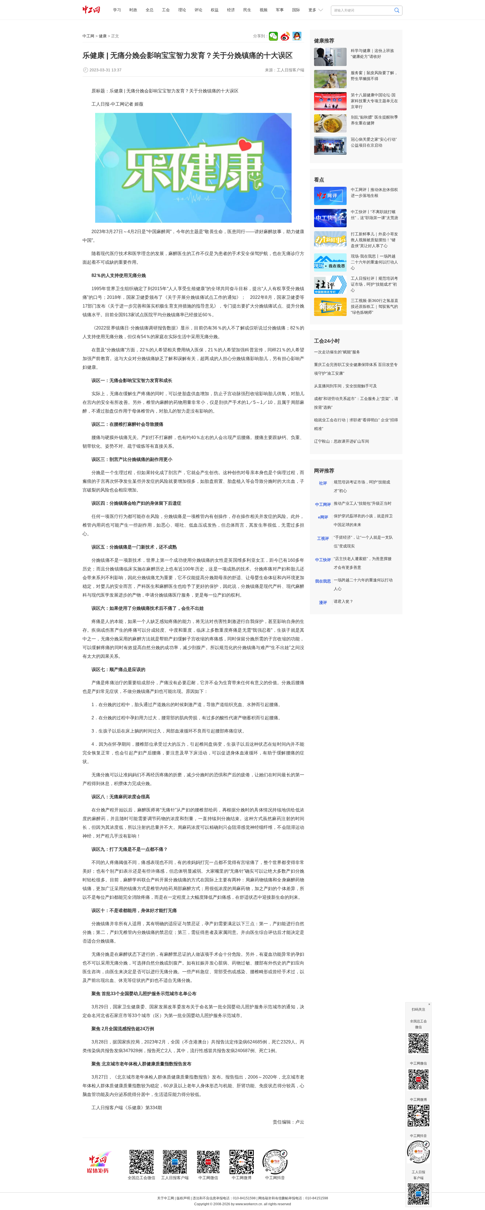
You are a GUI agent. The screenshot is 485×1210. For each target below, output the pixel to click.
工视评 (323, 538)
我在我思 (323, 581)
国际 (296, 10)
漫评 (323, 602)
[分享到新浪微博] (285, 36)
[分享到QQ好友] (296, 36)
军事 (280, 10)
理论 (182, 10)
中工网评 (323, 504)
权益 (215, 10)
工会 (166, 10)
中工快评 (323, 560)
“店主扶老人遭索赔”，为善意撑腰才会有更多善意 (363, 563)
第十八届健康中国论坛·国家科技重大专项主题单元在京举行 (374, 101)
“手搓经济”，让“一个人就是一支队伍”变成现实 (363, 541)
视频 (263, 10)
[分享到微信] (273, 36)
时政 (133, 10)
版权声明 (183, 1198)
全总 (150, 10)
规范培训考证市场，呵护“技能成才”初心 (362, 486)
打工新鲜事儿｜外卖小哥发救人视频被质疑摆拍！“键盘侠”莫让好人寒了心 (374, 240)
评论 (198, 10)
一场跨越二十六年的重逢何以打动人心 (363, 584)
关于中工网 (165, 1198)
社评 (323, 483)
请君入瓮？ (343, 601)
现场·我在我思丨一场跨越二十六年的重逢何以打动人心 (374, 262)
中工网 (88, 36)
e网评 (323, 517)
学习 (117, 10)
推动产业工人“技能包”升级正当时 (363, 503)
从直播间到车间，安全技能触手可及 (345, 386)
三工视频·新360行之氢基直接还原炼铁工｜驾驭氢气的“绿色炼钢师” (374, 306)
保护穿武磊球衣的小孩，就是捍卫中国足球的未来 (363, 520)
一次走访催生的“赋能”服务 (337, 352)
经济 (231, 10)
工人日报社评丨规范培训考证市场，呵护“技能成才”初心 (374, 284)
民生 (247, 10)
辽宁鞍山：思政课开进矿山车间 (341, 441)
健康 (103, 36)
